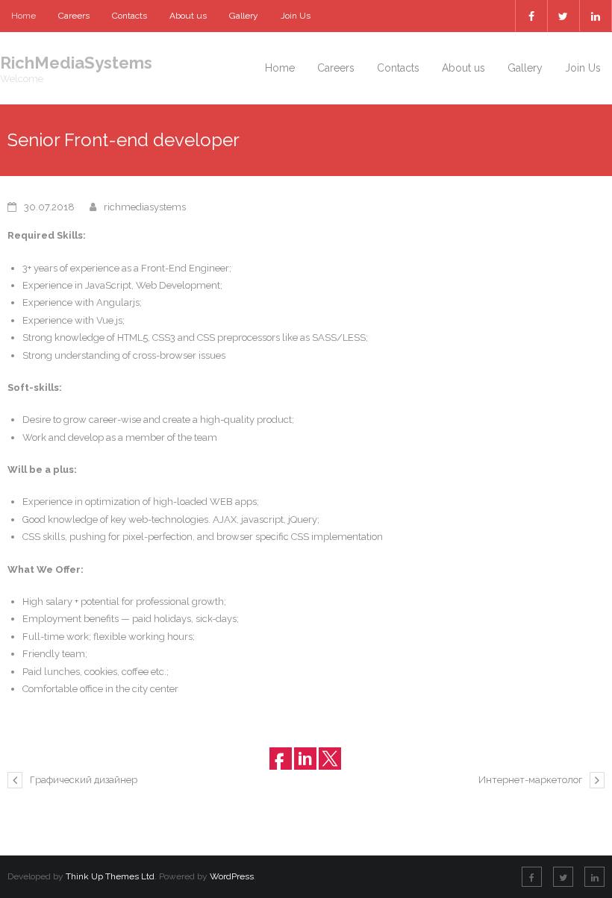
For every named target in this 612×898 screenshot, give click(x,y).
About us (188, 15)
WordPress (232, 876)
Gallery (243, 15)
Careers (74, 15)
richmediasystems (145, 207)
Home (23, 15)
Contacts (129, 15)
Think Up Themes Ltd (110, 876)
